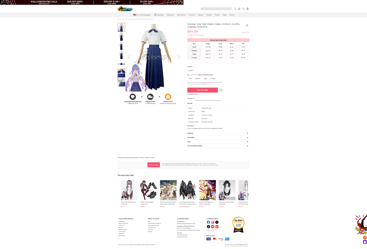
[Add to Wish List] (221, 90)
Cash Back (150, 229)
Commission (122, 231)
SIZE (188, 142)
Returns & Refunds (123, 223)
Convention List (152, 227)
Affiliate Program (123, 229)
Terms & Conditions (243, 246)
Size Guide (202, 75)
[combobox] (216, 9)
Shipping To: (191, 98)
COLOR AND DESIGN (194, 146)
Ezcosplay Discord (211, 230)
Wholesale (121, 233)
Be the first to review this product (195, 35)
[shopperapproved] (238, 224)
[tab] (218, 103)
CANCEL (190, 133)
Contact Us (121, 225)
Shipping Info (122, 221)
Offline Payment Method (154, 223)
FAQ (149, 221)
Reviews (150, 231)
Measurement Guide (153, 225)
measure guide (208, 82)
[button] (243, 8)
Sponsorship (122, 235)
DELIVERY (190, 137)
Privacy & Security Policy (231, 246)
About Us (121, 227)
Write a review (153, 165)
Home (119, 19)
